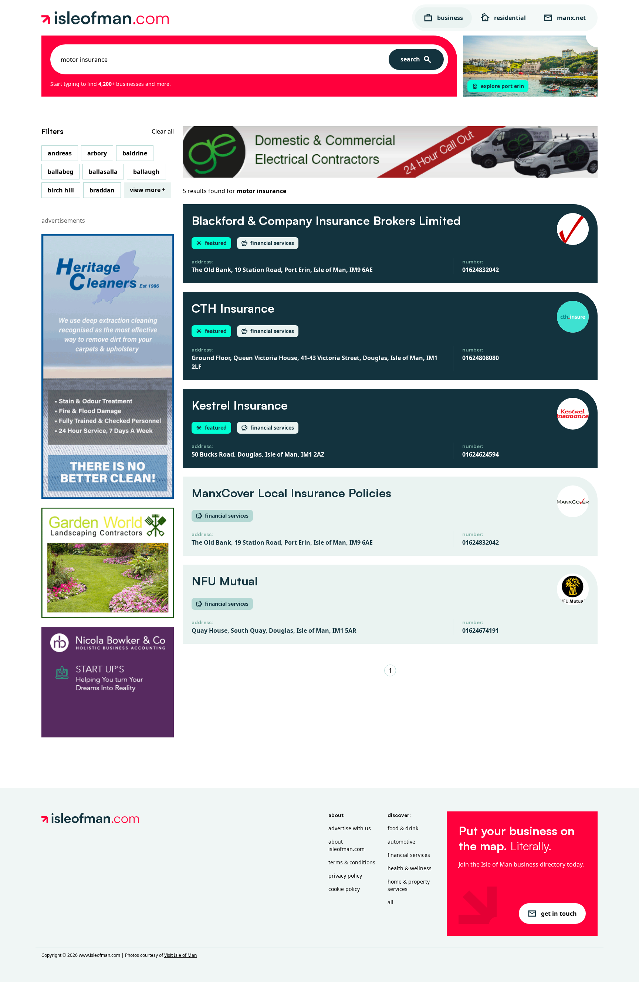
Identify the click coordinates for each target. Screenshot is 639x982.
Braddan (102, 190)
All (390, 902)
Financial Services (409, 854)
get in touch (559, 913)
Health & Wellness (410, 868)
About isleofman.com (346, 845)
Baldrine (134, 153)
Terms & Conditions (351, 862)
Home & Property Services (409, 885)
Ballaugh (146, 172)
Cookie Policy (344, 888)
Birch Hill (61, 190)
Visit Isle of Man (180, 955)
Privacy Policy (345, 875)
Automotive (401, 841)
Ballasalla (103, 172)
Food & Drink (403, 828)
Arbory (97, 153)
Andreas (60, 153)
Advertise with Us (349, 828)
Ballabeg (60, 172)
